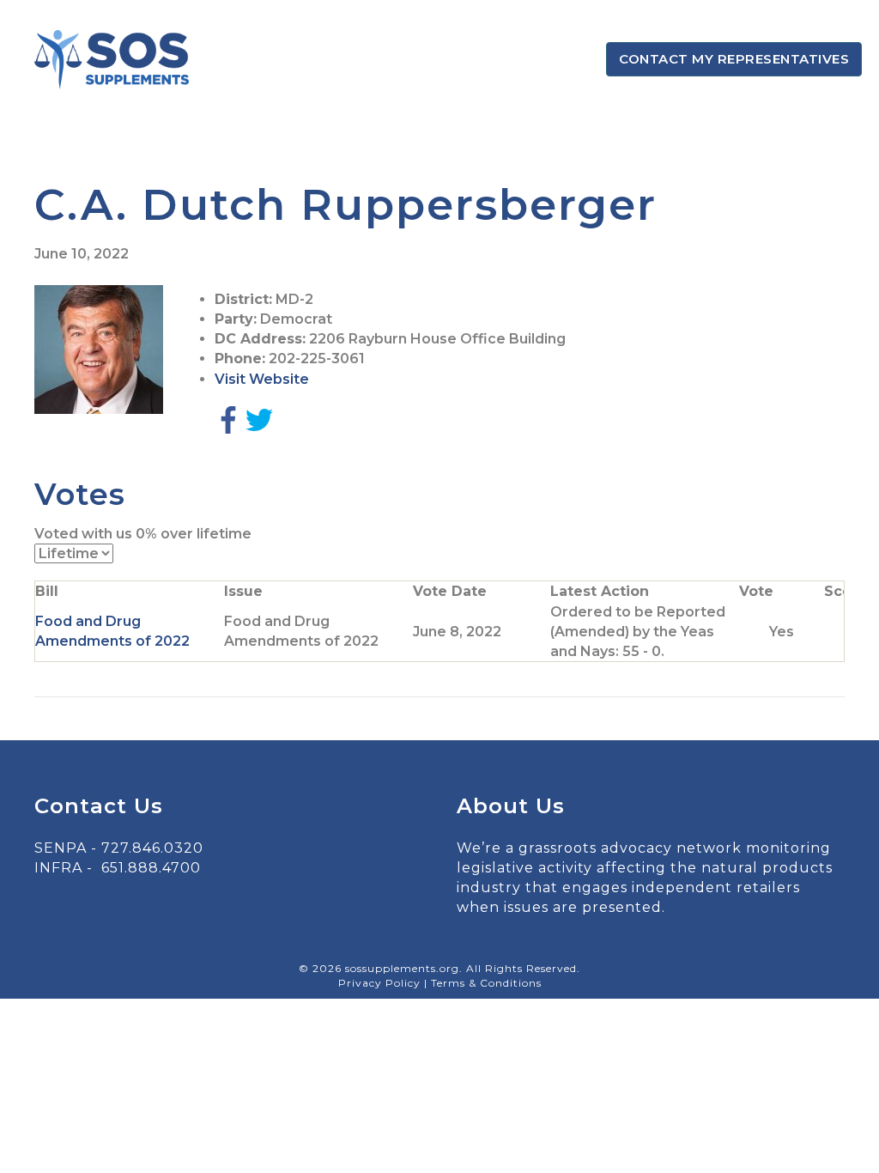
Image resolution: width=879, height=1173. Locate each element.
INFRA (58, 868)
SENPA (60, 848)
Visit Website (262, 379)
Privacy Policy (381, 982)
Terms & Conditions (486, 982)
